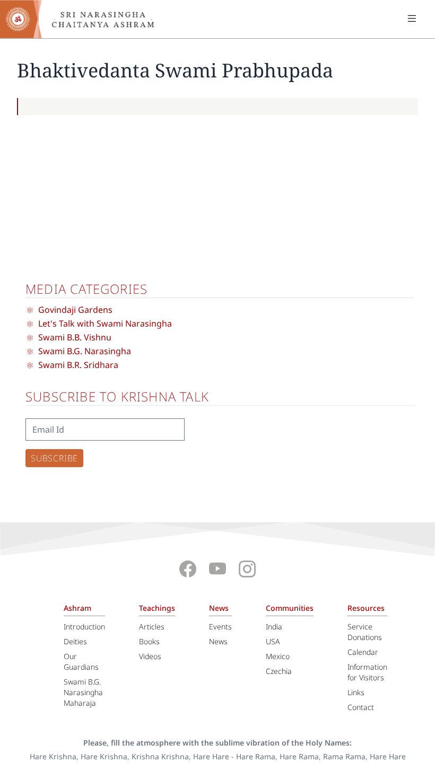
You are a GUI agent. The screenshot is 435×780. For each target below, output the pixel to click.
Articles (151, 626)
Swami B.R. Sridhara (78, 365)
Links (355, 692)
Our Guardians (81, 661)
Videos (150, 656)
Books (149, 641)
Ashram (77, 608)
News (219, 608)
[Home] (85, 19)
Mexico (278, 656)
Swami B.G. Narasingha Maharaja (83, 692)
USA (273, 641)
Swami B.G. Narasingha (84, 351)
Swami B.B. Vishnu (74, 337)
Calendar (362, 652)
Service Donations (364, 631)
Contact (360, 707)
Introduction (84, 626)
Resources (366, 608)
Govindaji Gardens (75, 309)
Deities (75, 641)
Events (220, 626)
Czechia (279, 671)
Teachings (157, 608)
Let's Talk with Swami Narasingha (105, 323)
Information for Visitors (367, 672)
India (274, 626)
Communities (290, 608)
